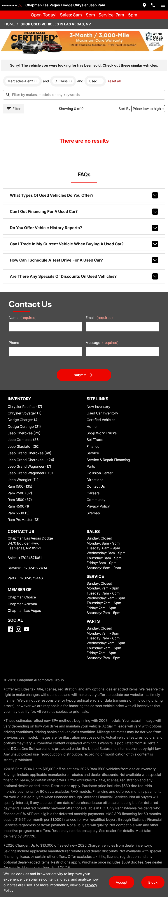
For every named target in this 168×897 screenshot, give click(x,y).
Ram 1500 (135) (20, 486)
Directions (95, 480)
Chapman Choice (22, 597)
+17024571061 (30, 558)
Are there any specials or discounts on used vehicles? (63, 276)
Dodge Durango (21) (24, 426)
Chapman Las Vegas (24, 610)
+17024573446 (30, 578)
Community (96, 499)
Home (9, 24)
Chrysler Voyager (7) (25, 413)
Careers (93, 493)
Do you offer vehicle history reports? (46, 227)
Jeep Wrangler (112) (24, 480)
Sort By (124, 108)
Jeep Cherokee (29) (24, 433)
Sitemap (93, 513)
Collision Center (100, 473)
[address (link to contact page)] (144, 5)
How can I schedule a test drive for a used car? (56, 260)
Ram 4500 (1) (18, 506)
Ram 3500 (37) (20, 499)
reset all (114, 81)
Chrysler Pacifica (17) (25, 406)
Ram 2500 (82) (20, 493)
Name (23, 317)
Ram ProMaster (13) (24, 519)
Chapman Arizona (22, 604)
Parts (91, 466)
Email (99, 317)
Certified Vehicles (101, 420)
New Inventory (98, 406)
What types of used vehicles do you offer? (51, 195)
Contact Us (96, 486)
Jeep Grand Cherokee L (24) (31, 460)
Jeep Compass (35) (24, 439)
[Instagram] (18, 629)
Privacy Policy (98, 506)
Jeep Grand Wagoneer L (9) (30, 473)
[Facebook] (10, 629)
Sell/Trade (95, 439)
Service (93, 453)
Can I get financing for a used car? (44, 211)
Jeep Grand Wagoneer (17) (29, 466)
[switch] (163, 5)
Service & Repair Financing (108, 460)
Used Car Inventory (102, 413)
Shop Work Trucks (102, 433)
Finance (93, 446)
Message (102, 342)
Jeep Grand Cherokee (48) (29, 453)
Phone (14, 342)
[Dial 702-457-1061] (153, 5)
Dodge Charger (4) (23, 420)
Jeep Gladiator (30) (24, 446)
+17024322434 (34, 568)
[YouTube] (26, 629)
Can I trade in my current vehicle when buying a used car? (67, 244)
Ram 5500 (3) (19, 513)
